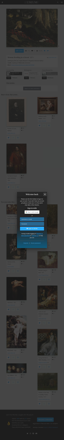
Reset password (35, 243)
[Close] (45, 194)
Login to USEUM (32, 228)
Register (26, 243)
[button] (32, 212)
